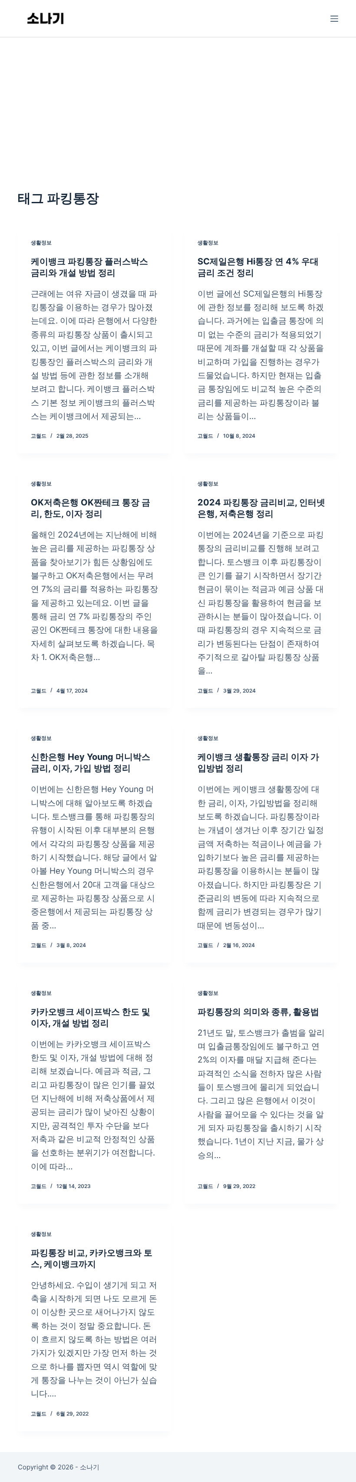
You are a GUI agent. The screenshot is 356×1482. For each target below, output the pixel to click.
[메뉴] (334, 19)
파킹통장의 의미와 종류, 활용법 (258, 1012)
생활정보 (41, 242)
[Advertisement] (178, 102)
